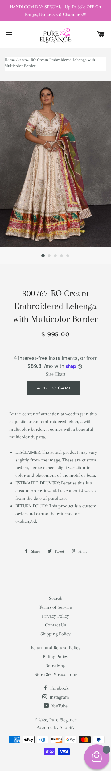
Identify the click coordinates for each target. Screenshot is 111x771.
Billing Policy (55, 656)
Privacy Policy (55, 616)
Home (10, 59)
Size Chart (55, 374)
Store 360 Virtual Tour (56, 674)
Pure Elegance (63, 720)
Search (55, 598)
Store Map (55, 665)
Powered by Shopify (55, 727)
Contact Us (55, 625)
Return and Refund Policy (55, 647)
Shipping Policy (55, 634)
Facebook (58, 688)
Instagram (58, 697)
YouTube (59, 706)
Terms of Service (55, 607)
